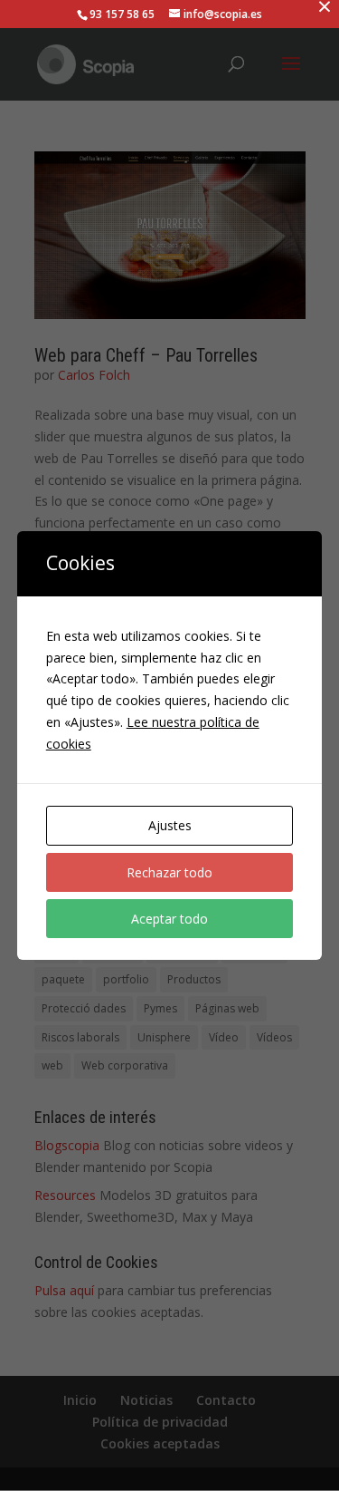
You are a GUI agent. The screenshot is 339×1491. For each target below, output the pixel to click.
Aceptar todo (169, 918)
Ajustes (170, 825)
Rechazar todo (169, 872)
